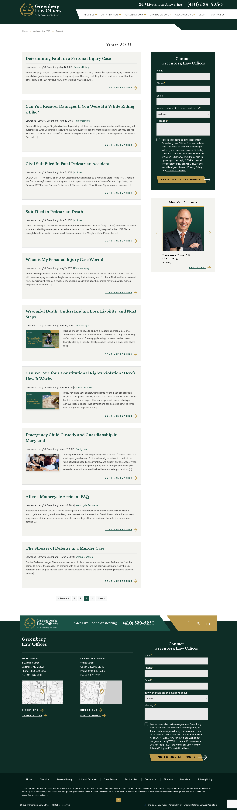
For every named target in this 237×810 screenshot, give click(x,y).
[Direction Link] (48, 692)
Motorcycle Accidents (86, 505)
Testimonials (131, 779)
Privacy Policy (194, 167)
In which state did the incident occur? (178, 108)
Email (160, 95)
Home (25, 31)
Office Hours (32, 715)
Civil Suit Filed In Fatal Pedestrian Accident (68, 164)
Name (160, 70)
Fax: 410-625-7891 (32, 675)
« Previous (63, 598)
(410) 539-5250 (205, 4)
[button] (157, 233)
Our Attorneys (109, 15)
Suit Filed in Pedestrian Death (54, 212)
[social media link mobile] (188, 623)
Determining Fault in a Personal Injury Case (68, 58)
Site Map (168, 779)
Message (162, 121)
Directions (30, 710)
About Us (89, 15)
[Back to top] (118, 800)
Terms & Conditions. (176, 170)
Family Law (81, 449)
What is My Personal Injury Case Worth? (65, 259)
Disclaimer (185, 779)
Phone (160, 83)
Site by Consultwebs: (182, 805)
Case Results (110, 779)
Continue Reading (118, 87)
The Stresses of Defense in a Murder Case (65, 548)
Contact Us (218, 15)
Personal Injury (134, 15)
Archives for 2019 (41, 31)
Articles (78, 172)
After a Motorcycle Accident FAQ (57, 497)
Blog (202, 15)
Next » (101, 598)
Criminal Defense (159, 15)
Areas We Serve (184, 15)
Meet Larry (197, 267)
